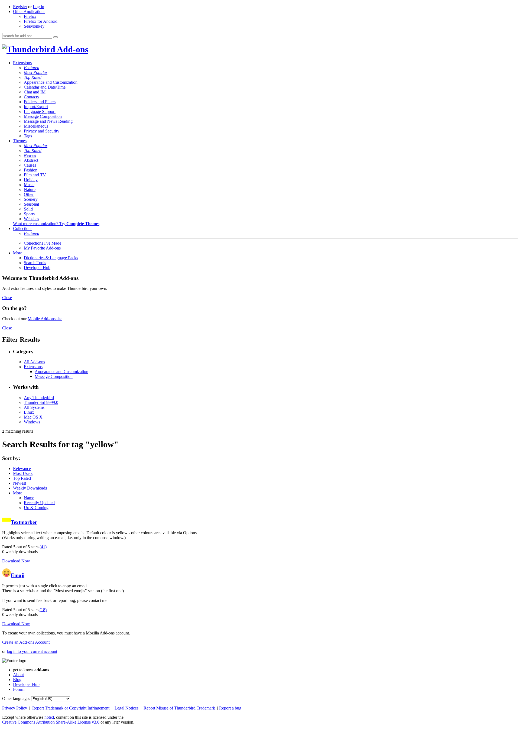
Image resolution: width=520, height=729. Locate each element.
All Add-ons (34, 361)
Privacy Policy (15, 708)
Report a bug (230, 708)
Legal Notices (127, 708)
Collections (22, 228)
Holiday (31, 179)
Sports (29, 214)
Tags (28, 136)
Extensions (22, 62)
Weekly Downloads (30, 488)
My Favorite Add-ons (42, 248)
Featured (31, 67)
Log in (38, 6)
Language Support (40, 111)
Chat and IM (35, 92)
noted (49, 717)
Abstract (31, 160)
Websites (31, 218)
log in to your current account (32, 651)
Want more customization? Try (56, 223)
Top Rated (32, 77)
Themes (20, 140)
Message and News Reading (48, 121)
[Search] (55, 37)
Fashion (30, 170)
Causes (30, 165)
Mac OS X (33, 417)
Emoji (17, 575)
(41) (43, 547)
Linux (29, 412)
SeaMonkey (34, 26)
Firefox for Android (40, 21)
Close (7, 297)
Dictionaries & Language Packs (51, 257)
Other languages (16, 698)
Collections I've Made (42, 243)
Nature (29, 189)
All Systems (34, 407)
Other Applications (29, 11)
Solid (28, 209)
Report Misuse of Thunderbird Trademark (180, 708)
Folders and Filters (40, 101)
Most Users (22, 473)
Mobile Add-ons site (45, 318)
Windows (32, 422)
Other (29, 194)
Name (29, 497)
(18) (43, 609)
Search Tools (35, 262)
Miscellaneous (36, 126)
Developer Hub (37, 267)
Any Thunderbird (39, 397)
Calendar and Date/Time (45, 87)
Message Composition (43, 116)
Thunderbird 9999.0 (41, 402)
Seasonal (31, 204)
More (17, 493)
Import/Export (36, 106)
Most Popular (35, 72)
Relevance (22, 468)
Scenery (31, 199)
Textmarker (24, 522)
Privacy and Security (41, 131)
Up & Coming (36, 507)
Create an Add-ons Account (26, 642)
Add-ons (71, 49)
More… (20, 253)
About (18, 674)
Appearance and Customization (50, 82)
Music (29, 184)
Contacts (31, 97)
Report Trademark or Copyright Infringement (71, 708)
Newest (30, 155)
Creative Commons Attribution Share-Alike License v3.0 (51, 722)
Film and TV (35, 175)
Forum (18, 689)
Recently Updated (39, 502)
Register (20, 6)
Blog (17, 679)
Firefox (30, 16)
